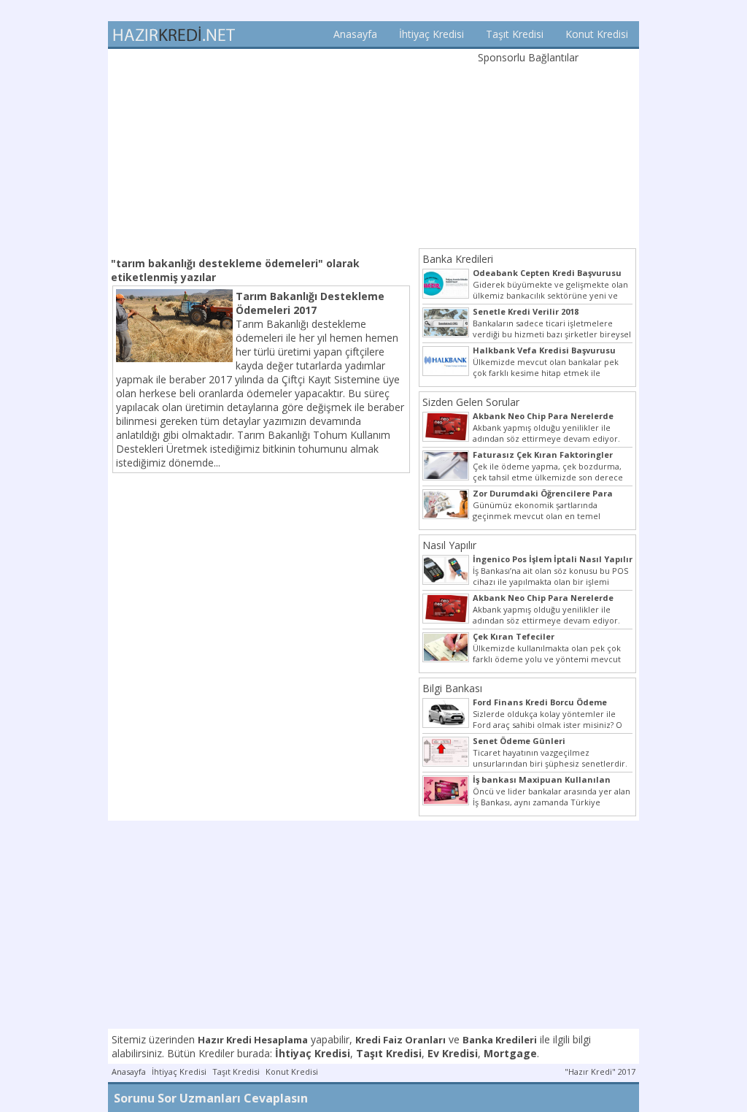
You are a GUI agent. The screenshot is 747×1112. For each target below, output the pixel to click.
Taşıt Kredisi (514, 34)
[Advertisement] (261, 151)
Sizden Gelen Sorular (470, 402)
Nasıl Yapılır (449, 545)
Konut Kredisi (596, 34)
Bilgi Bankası (452, 688)
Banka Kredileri (457, 259)
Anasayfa (355, 34)
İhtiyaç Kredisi (431, 34)
